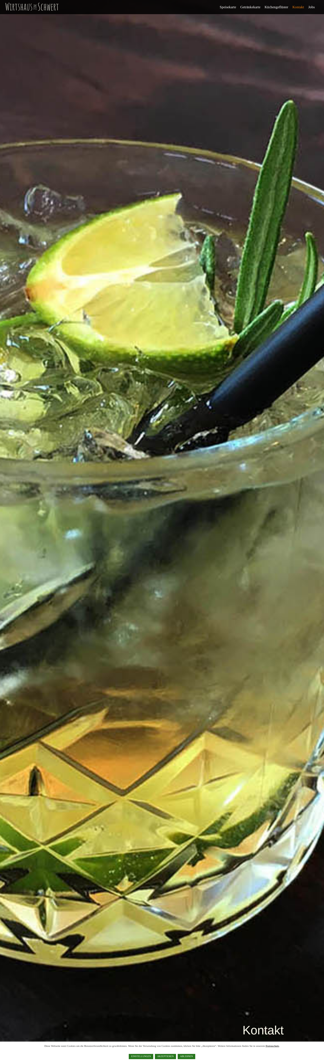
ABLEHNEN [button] (186, 1056)
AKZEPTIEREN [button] (165, 1056)
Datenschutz (272, 1046)
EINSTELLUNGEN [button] (141, 1056)
